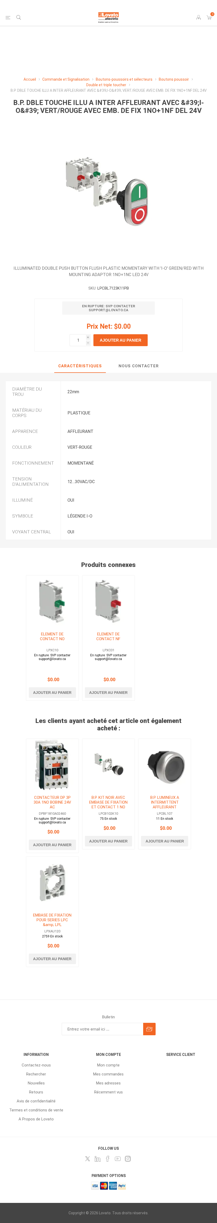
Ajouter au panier (120, 340)
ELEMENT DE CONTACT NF (108, 636)
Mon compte (108, 1065)
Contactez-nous (36, 1065)
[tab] (80, 366)
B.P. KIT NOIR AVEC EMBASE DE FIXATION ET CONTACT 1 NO (108, 802)
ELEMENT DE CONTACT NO (52, 636)
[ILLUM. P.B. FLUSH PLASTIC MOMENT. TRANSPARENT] (164, 765)
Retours (36, 1092)
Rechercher (36, 1074)
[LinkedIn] (97, 1159)
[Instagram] (128, 1159)
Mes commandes (108, 1074)
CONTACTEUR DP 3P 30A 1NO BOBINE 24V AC (52, 802)
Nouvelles (36, 1083)
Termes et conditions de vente (36, 1110)
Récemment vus (108, 1092)
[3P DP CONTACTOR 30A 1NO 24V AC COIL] (52, 765)
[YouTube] (118, 1159)
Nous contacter (139, 366)
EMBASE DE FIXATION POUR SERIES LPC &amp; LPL (52, 920)
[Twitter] (87, 1159)
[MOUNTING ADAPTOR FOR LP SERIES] (52, 882)
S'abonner (149, 1029)
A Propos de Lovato (36, 1119)
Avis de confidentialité (36, 1101)
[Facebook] (107, 1159)
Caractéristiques (80, 366)
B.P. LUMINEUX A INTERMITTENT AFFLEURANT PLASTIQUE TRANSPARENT (164, 807)
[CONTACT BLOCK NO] (52, 601)
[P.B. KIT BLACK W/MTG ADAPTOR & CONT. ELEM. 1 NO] (108, 765)
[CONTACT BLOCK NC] (108, 601)
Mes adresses (108, 1083)
